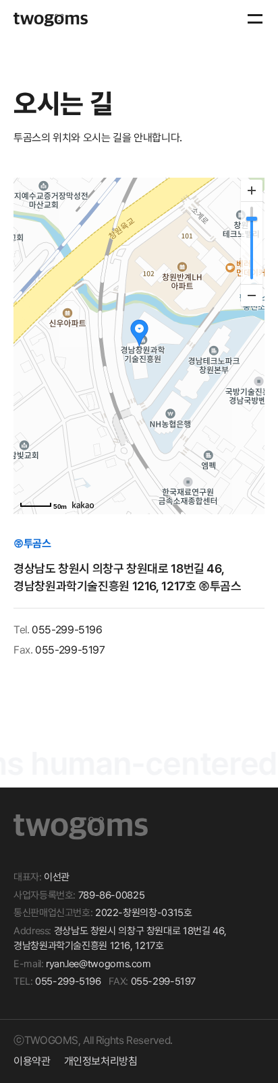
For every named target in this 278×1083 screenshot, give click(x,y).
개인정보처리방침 (101, 1061)
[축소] (251, 295)
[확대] (251, 191)
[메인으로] (50, 19)
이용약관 (32, 1061)
